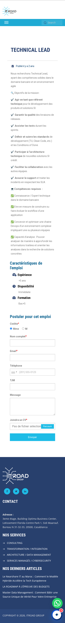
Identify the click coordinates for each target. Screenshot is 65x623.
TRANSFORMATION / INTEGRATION (27, 548)
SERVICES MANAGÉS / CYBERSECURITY (29, 560)
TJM (12, 380)
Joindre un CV (18, 420)
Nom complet (18, 336)
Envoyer (32, 437)
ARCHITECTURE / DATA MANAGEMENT (29, 554)
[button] (57, 603)
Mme (16, 328)
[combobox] (14, 372)
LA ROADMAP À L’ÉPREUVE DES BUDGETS (26, 586)
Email (14, 351)
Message (15, 395)
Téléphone (16, 365)
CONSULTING (14, 543)
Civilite (14, 323)
